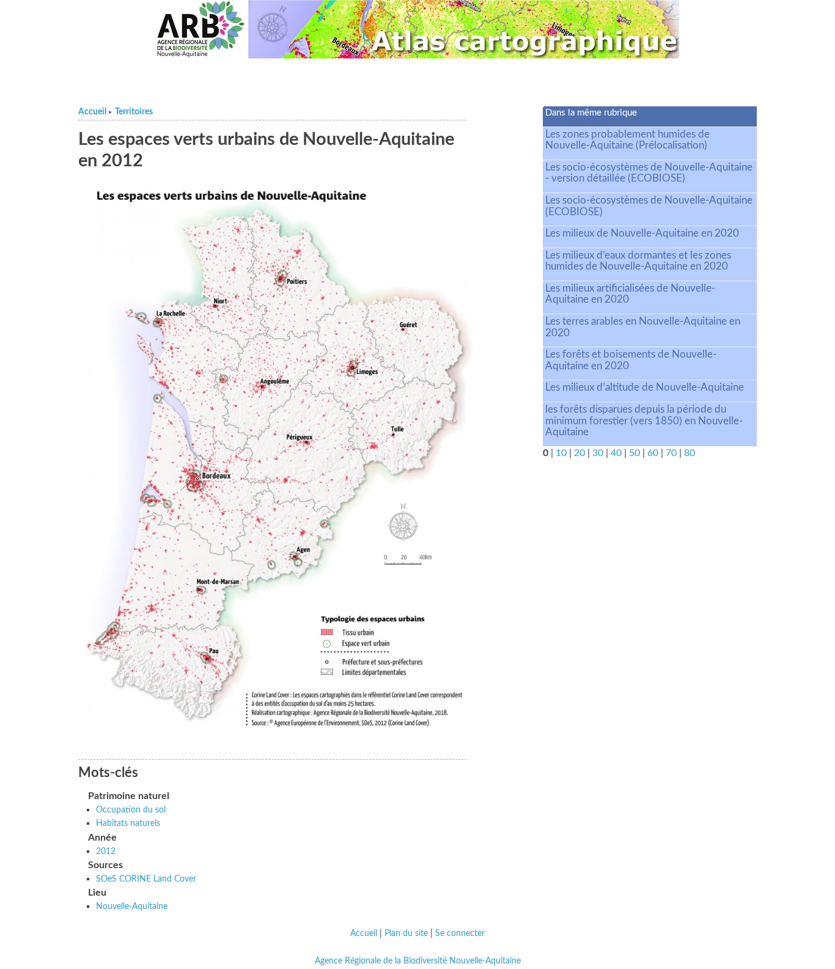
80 (689, 453)
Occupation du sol (131, 809)
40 (616, 453)
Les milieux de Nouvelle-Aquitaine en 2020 (642, 233)
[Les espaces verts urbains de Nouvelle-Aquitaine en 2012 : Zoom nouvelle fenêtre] (278, 455)
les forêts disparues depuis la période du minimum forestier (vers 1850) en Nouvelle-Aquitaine (644, 420)
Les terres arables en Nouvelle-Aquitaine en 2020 (642, 327)
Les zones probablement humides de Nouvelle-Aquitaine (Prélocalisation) (627, 140)
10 (561, 453)
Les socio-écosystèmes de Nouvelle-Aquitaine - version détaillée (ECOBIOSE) (648, 173)
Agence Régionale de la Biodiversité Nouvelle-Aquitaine (418, 961)
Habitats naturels (128, 823)
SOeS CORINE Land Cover (146, 878)
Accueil (92, 112)
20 (579, 453)
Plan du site (406, 933)
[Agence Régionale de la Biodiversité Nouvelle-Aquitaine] (200, 29)
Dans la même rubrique (591, 112)
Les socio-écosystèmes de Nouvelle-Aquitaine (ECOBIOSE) (648, 206)
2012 (106, 851)
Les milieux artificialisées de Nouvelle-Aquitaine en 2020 (630, 294)
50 (634, 453)
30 (597, 453)
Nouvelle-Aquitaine (131, 906)
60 (652, 453)
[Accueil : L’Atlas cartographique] (464, 29)
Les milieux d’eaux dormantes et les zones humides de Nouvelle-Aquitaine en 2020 (638, 261)
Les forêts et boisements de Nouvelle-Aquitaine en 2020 (630, 360)
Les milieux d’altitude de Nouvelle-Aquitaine (644, 387)
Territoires (134, 112)
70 (671, 453)
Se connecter (460, 933)
